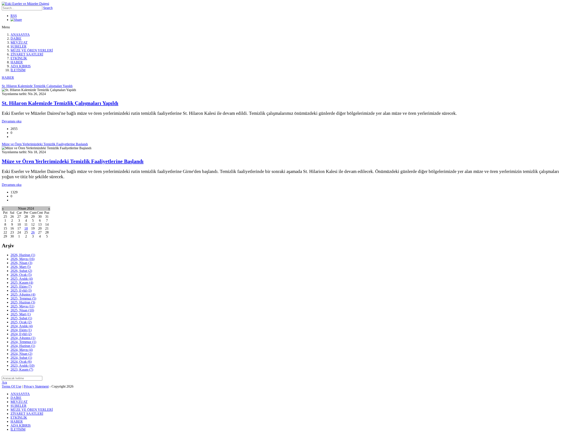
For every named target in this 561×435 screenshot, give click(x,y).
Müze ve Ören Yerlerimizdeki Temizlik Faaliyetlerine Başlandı (73, 161)
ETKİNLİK (19, 58)
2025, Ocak (21, 322)
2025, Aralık (22, 278)
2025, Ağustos (23, 294)
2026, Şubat (21, 271)
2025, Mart (21, 314)
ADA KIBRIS (21, 66)
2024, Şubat (21, 358)
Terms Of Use (11, 386)
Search (48, 8)
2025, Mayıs (22, 306)
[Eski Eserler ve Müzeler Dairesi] (25, 3)
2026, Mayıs (22, 259)
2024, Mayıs (22, 350)
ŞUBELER (19, 46)
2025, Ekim (21, 286)
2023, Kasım (22, 369)
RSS (14, 16)
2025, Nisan (22, 310)
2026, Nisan (21, 263)
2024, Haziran (23, 346)
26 (33, 232)
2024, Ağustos (23, 338)
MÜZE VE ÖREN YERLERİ (32, 50)
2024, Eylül (21, 334)
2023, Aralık (22, 365)
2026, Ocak (21, 275)
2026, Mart (21, 267)
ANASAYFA (20, 34)
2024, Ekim (21, 330)
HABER (17, 62)
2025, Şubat (21, 318)
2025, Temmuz (23, 298)
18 (26, 228)
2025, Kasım (22, 282)
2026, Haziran (23, 255)
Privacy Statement (36, 386)
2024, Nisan (21, 354)
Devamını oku (11, 121)
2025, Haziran (23, 302)
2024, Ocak (21, 361)
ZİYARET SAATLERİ (27, 54)
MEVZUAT (19, 42)
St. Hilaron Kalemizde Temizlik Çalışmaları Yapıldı (60, 103)
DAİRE (16, 38)
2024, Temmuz (23, 342)
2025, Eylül (21, 290)
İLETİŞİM (18, 70)
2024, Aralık (22, 326)
